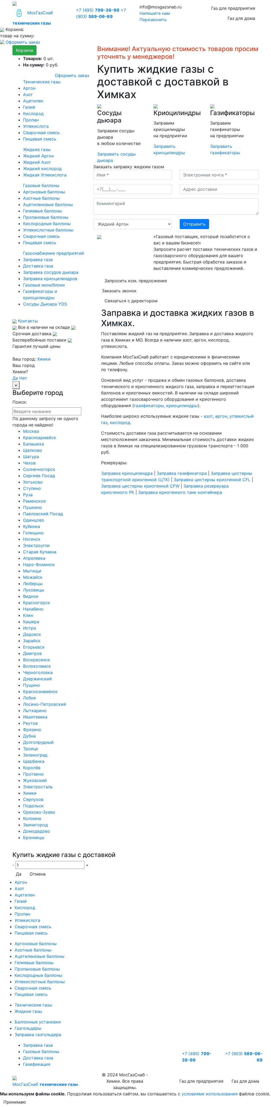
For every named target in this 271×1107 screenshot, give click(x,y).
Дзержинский (37, 678)
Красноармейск (39, 437)
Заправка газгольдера (38, 1034)
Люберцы (33, 583)
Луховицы (33, 590)
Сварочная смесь (41, 132)
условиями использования (210, 1093)
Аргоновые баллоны (44, 191)
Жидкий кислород (42, 168)
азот (208, 416)
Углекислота (36, 126)
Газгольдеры (28, 1028)
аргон (221, 416)
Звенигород (35, 824)
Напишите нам (154, 13)
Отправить (194, 224)
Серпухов (33, 799)
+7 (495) (97, 10)
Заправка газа (38, 259)
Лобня (29, 697)
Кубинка (31, 526)
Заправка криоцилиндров (50, 278)
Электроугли (36, 545)
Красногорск (36, 602)
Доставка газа (38, 265)
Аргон (29, 88)
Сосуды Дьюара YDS (45, 304)
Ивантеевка (35, 716)
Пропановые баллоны (45, 217)
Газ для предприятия (233, 8)
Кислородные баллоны (47, 223)
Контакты (27, 321)
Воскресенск (36, 659)
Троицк (30, 748)
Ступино (32, 488)
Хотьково (33, 482)
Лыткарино (35, 710)
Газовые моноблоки (44, 285)
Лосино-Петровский (44, 704)
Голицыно (33, 532)
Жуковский (35, 780)
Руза (28, 494)
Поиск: (19, 402)
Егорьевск (34, 647)
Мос (45, 1084)
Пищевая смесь (39, 139)
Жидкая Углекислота (44, 174)
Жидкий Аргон (38, 155)
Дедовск (32, 634)
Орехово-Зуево (39, 812)
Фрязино (32, 729)
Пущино (31, 685)
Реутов (30, 723)
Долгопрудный (38, 742)
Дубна (29, 736)
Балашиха (33, 444)
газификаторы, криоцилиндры (166, 405)
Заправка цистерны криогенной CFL (212, 479)
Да (15, 378)
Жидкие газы (37, 149)
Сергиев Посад (39, 475)
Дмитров (32, 653)
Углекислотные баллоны (48, 230)
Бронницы (33, 837)
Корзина (24, 50)
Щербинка (33, 761)
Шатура (31, 456)
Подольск (33, 805)
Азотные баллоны (41, 198)
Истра (29, 628)
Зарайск (31, 640)
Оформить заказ (23, 42)
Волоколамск (37, 666)
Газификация (36, 1064)
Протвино (33, 774)
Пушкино (32, 507)
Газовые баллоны (41, 185)
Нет (23, 378)
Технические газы (42, 81)
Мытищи (32, 570)
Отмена (38, 874)
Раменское (34, 501)
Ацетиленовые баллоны (48, 204)
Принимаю (14, 1102)
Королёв (31, 767)
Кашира (31, 621)
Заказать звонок (119, 290)
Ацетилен (33, 100)
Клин (28, 615)
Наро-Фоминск (39, 564)
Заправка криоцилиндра (127, 473)
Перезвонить (153, 19)
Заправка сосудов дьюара (50, 272)
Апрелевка (34, 558)
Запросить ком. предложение (136, 280)
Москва (31, 431)
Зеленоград (35, 755)
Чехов (29, 463)
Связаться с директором (131, 300)
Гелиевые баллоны (42, 210)
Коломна (32, 818)
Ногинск (31, 539)
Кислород (33, 113)
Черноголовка (38, 672)
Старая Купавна (39, 551)
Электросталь (38, 786)
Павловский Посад (43, 513)
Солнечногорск (39, 469)
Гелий (29, 107)
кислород (120, 422)
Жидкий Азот (37, 162)
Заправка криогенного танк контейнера (180, 492)
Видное (30, 596)
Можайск (33, 577)
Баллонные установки (38, 1021)
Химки (44, 359)
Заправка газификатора (182, 473)
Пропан (31, 119)
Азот (28, 94)
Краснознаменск (40, 691)
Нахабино (33, 609)
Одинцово (33, 520)
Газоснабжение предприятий (53, 253)
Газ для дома (241, 18)
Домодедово (36, 831)
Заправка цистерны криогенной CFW (140, 486)
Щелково (32, 450)
